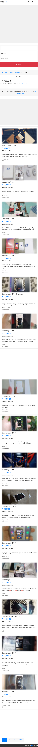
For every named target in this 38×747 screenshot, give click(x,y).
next (20, 739)
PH (3, 2)
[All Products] (29, 2)
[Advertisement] (19, 24)
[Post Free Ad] (32, 2)
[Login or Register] (36, 2)
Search (19, 64)
